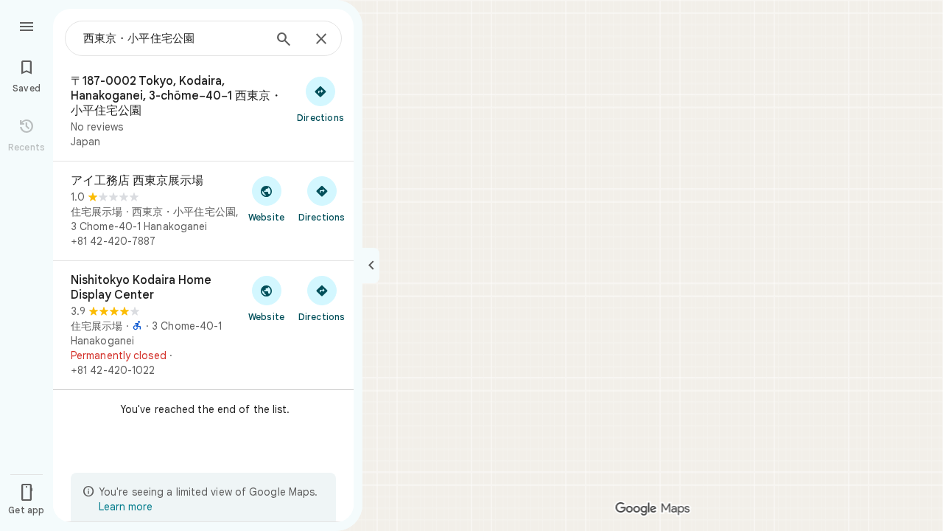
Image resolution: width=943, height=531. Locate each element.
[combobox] (173, 38)
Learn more (126, 506)
